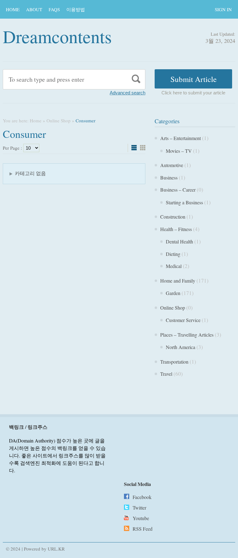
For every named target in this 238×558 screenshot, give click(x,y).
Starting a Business (184, 202)
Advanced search (127, 92)
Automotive (171, 165)
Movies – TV (179, 150)
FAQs (54, 9)
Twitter (139, 507)
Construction (172, 216)
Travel (166, 373)
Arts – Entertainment (180, 138)
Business (169, 177)
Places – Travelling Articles (187, 334)
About (34, 9)
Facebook (142, 497)
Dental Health (179, 241)
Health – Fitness (176, 229)
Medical (174, 266)
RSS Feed (142, 528)
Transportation (174, 361)
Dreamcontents (57, 36)
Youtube (141, 518)
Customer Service (183, 320)
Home (13, 9)
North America (180, 347)
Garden (173, 293)
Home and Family (177, 280)
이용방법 (75, 9)
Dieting (173, 254)
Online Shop (58, 120)
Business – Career (178, 189)
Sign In (223, 9)
